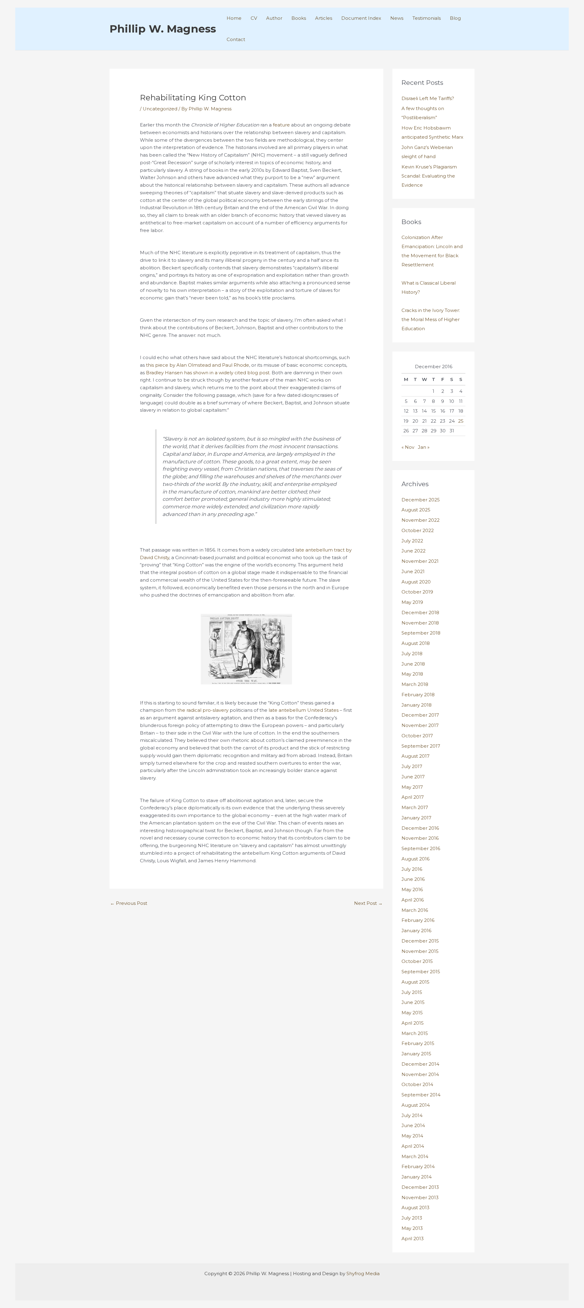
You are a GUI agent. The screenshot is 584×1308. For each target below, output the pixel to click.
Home (234, 18)
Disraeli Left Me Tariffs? (427, 98)
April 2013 (412, 1238)
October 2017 (417, 736)
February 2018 (418, 694)
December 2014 (420, 1064)
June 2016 (413, 879)
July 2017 (411, 766)
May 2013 (412, 1228)
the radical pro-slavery (202, 710)
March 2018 (414, 684)
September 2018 (420, 633)
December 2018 (420, 612)
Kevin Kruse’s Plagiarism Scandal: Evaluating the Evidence (429, 176)
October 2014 (417, 1084)
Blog (455, 18)
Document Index (361, 18)
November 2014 (420, 1074)
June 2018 (413, 664)
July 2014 (411, 1115)
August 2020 (416, 582)
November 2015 (420, 951)
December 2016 (420, 828)
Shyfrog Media (363, 1273)
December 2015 (420, 941)
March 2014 (414, 1156)
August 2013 (415, 1207)
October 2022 (417, 530)
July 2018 (411, 653)
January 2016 (416, 930)
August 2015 (415, 982)
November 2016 (420, 838)
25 (461, 421)
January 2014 (416, 1177)
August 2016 (415, 859)
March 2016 (414, 910)
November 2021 (420, 561)
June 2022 (413, 551)
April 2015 (412, 1023)
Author (274, 18)
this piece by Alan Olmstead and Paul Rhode (197, 365)
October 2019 (417, 592)
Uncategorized (160, 109)
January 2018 (416, 705)
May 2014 (412, 1136)
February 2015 (417, 1043)
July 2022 (412, 541)
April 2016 (412, 900)
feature (281, 125)
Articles (323, 18)
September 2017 (420, 746)
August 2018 (415, 643)
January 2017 (416, 818)
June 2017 (413, 777)
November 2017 (420, 725)
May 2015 (412, 1013)
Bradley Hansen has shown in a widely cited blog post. (208, 372)
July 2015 (411, 992)
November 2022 (420, 520)
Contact (236, 39)
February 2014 (418, 1166)
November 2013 (420, 1197)
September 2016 (420, 848)
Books (298, 18)
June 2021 (413, 571)
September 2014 (420, 1095)
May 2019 (412, 602)
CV (254, 18)
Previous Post (128, 903)
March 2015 (414, 1033)
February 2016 (417, 920)
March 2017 (414, 807)
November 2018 (420, 623)
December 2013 (420, 1187)
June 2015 (413, 1002)
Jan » (423, 447)
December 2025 (420, 500)
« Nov (407, 447)
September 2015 (420, 971)
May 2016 (412, 889)
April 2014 (412, 1146)
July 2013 (411, 1218)
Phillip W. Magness (162, 28)
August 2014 (415, 1105)
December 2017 (420, 715)
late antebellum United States (304, 710)
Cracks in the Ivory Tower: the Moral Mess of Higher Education (430, 319)
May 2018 (412, 674)
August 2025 (415, 510)
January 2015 (416, 1054)
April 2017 (412, 797)
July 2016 (411, 869)
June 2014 (413, 1125)
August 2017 (415, 756)
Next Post (368, 903)
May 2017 (412, 787)
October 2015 (417, 961)
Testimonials (426, 18)
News (396, 18)
